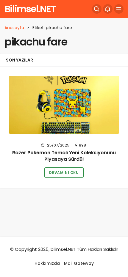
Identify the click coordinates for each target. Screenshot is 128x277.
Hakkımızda (47, 263)
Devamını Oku (64, 172)
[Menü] (119, 9)
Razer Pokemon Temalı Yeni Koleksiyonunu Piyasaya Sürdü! (64, 156)
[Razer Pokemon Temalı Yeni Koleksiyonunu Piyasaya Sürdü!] (64, 105)
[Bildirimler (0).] (108, 9)
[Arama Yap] (97, 9)
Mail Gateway (79, 263)
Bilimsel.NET (29, 8)
